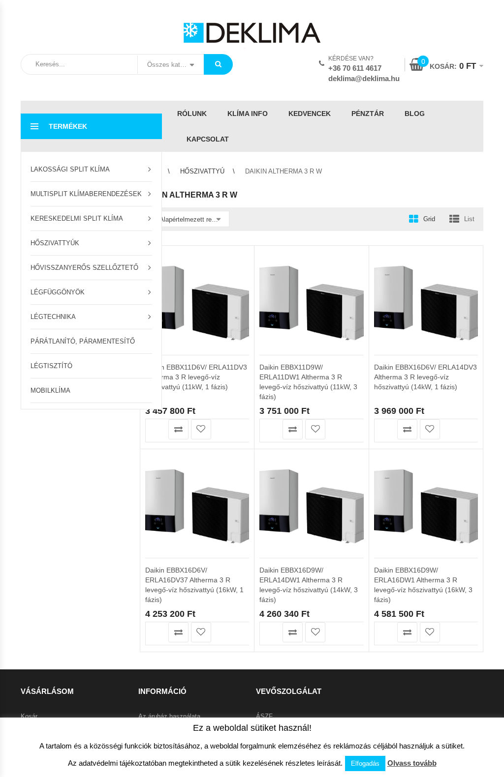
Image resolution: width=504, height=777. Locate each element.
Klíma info (247, 113)
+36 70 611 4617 (354, 68)
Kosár (29, 716)
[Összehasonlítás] (178, 429)
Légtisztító (51, 366)
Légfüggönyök (58, 292)
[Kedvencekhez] (201, 429)
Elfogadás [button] (365, 763)
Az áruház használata (169, 716)
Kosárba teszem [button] (156, 429)
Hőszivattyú (202, 171)
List (469, 219)
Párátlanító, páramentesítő (83, 341)
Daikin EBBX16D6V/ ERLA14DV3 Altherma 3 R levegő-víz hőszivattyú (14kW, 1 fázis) (425, 377)
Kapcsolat (208, 139)
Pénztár (367, 113)
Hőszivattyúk (55, 243)
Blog (415, 113)
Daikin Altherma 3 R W (206, 238)
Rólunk (192, 113)
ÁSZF (264, 716)
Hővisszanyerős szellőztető (84, 267)
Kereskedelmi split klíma (77, 218)
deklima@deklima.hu (364, 78)
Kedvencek (309, 113)
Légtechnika (53, 316)
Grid (429, 219)
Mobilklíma (50, 390)
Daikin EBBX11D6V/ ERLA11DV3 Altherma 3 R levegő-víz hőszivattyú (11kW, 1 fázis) (196, 377)
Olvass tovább (412, 763)
